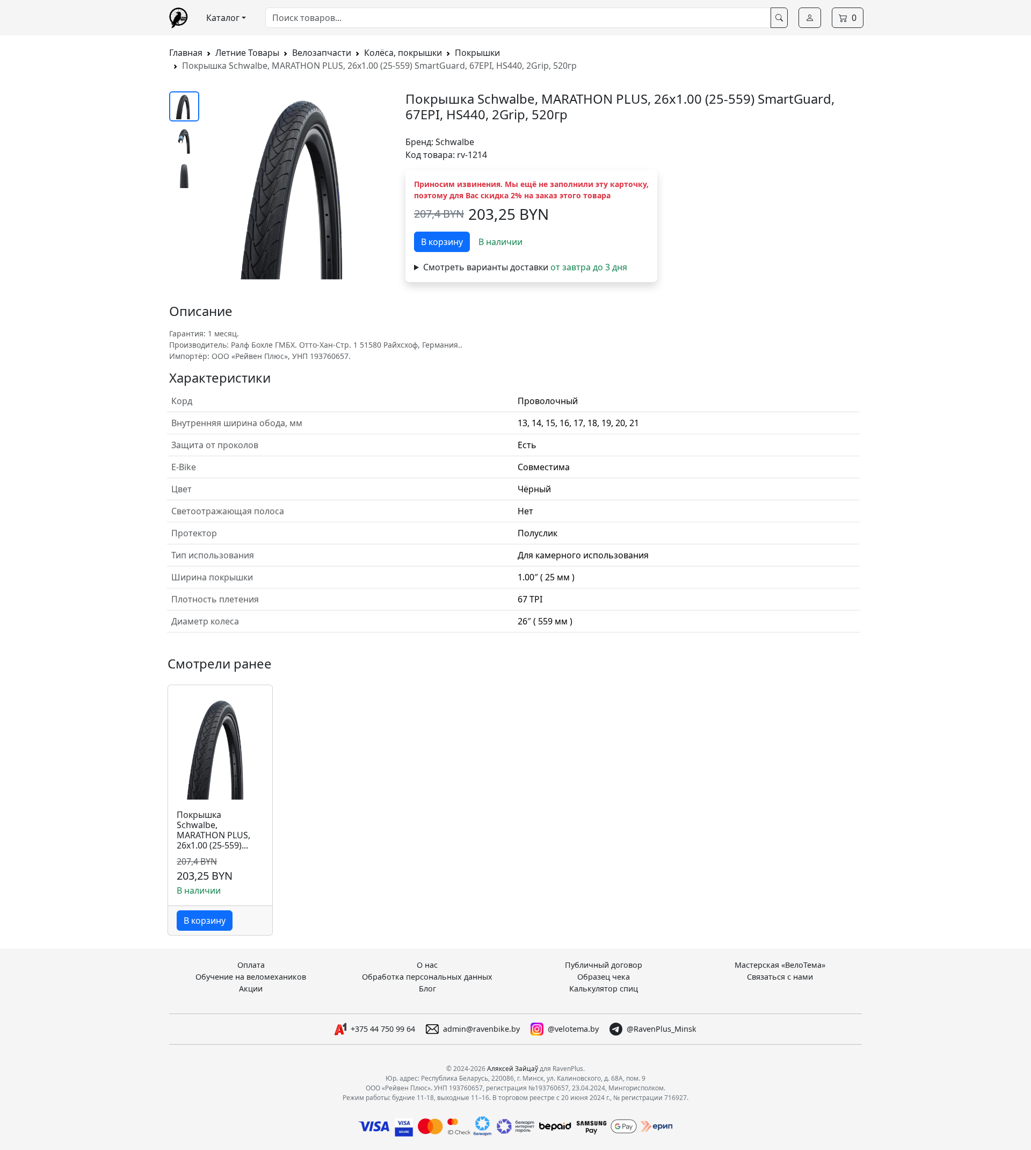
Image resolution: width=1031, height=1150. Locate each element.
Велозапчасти (321, 53)
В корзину (442, 242)
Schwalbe (454, 142)
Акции (251, 988)
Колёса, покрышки (403, 53)
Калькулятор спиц (603, 988)
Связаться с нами (780, 977)
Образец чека (603, 977)
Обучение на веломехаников (250, 977)
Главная (185, 53)
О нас (427, 965)
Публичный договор (603, 965)
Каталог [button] (222, 18)
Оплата (251, 965)
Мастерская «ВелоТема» (780, 965)
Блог (427, 988)
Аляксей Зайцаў (512, 1068)
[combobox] (518, 18)
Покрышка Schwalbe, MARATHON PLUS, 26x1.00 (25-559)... (213, 830)
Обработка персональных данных (427, 977)
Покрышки (477, 53)
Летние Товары (247, 53)
